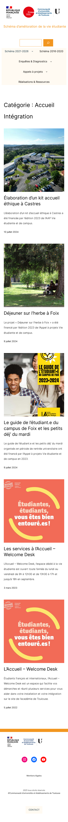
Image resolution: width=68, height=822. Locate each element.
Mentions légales (34, 775)
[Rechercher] (48, 42)
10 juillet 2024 (11, 232)
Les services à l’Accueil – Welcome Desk (29, 551)
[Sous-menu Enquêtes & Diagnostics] (51, 61)
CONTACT (34, 809)
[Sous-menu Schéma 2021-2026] (32, 51)
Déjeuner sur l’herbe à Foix (31, 313)
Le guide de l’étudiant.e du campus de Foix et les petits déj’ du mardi (33, 428)
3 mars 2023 (10, 587)
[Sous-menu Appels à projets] (46, 71)
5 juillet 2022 (10, 707)
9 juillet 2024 (10, 341)
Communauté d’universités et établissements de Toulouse (35, 793)
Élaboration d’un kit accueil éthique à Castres (32, 200)
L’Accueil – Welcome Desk (30, 669)
